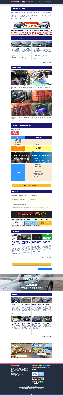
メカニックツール (23, 370)
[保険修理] (16, 300)
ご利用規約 (16, 368)
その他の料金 (29, 199)
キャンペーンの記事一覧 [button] (45, 257)
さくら (15, 253)
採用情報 (13, 371)
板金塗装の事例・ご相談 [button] (31, 284)
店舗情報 (19, 375)
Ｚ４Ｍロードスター (22, 18)
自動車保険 (26, 368)
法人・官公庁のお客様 (29, 1)
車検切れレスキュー (29, 388)
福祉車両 (39, 367)
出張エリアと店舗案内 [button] (47, 1)
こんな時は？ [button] (41, 1)
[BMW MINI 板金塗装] (26, 300)
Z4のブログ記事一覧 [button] (46, 62)
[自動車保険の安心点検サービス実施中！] (47, 237)
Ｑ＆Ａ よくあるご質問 (23, 369)
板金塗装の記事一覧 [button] (46, 336)
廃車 (41, 365)
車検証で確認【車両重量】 (16, 129)
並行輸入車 (24, 151)
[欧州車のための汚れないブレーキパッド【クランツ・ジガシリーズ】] (26, 237)
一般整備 (34, 365)
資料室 (28, 370)
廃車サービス (21, 368)
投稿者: (14, 253)
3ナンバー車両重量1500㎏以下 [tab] (15, 132)
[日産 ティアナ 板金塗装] (37, 300)
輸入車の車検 (35, 367)
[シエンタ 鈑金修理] (47, 300)
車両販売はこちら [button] (41, 353)
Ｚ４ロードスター (28, 18)
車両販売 (48, 367)
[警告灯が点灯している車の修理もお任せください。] (37, 237)
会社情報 (13, 368)
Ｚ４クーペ (33, 18)
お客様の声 (17, 369)
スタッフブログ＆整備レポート (16, 370)
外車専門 (23, 1)
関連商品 (13, 369)
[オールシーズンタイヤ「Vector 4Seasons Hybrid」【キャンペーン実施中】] (16, 237)
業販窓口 (34, 369)
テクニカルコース (32, 151)
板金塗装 (38, 365)
